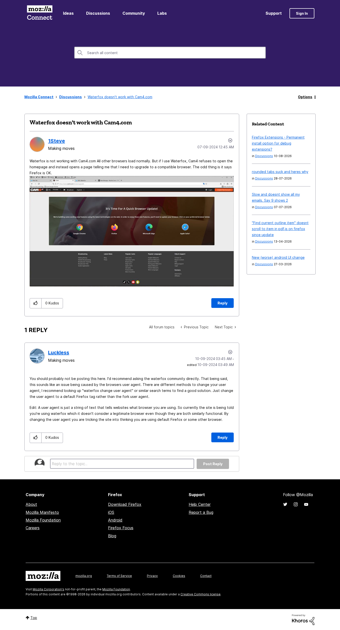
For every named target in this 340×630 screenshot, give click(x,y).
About (31, 504)
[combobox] (170, 53)
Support (274, 13)
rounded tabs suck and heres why (280, 172)
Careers (33, 527)
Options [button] (305, 97)
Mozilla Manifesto (42, 512)
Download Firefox (124, 504)
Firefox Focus (120, 527)
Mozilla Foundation (43, 520)
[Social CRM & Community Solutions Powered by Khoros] (303, 619)
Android (115, 520)
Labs (162, 13)
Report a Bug (201, 512)
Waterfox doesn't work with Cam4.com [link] (120, 97)
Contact (206, 576)
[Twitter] (285, 504)
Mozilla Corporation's (48, 589)
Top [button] (33, 618)
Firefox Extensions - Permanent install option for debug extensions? (278, 143)
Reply (222, 303)
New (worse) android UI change (278, 257)
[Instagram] (295, 504)
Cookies (179, 576)
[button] (36, 303)
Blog (112, 535)
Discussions (98, 13)
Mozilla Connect (40, 13)
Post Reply (213, 464)
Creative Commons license (200, 594)
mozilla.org (83, 576)
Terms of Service (119, 576)
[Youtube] (306, 504)
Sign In (302, 13)
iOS (111, 512)
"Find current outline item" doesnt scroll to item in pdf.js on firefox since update (280, 229)
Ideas (68, 13)
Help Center (200, 504)
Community (133, 13)
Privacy (152, 576)
